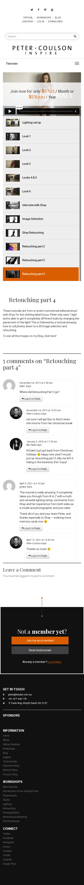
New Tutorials (10, 787)
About (6, 740)
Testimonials (10, 761)
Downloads (55, 21)
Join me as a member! (40, 640)
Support (7, 757)
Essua (45, 314)
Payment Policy (11, 765)
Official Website (11, 744)
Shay (12, 314)
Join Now (27, 21)
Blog (58, 17)
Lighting (7, 804)
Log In (40, 21)
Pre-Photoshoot (11, 821)
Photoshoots (10, 795)
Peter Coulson (33, 413)
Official (28, 17)
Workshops (44, 17)
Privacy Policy (10, 774)
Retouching (9, 808)
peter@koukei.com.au (20, 694)
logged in (24, 576)
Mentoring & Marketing (15, 817)
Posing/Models (11, 812)
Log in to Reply (32, 398)
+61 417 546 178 (17, 699)
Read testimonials (40, 650)
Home (6, 735)
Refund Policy (10, 770)
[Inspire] (42, 49)
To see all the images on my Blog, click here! (29, 336)
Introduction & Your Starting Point (20, 791)
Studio (6, 800)
